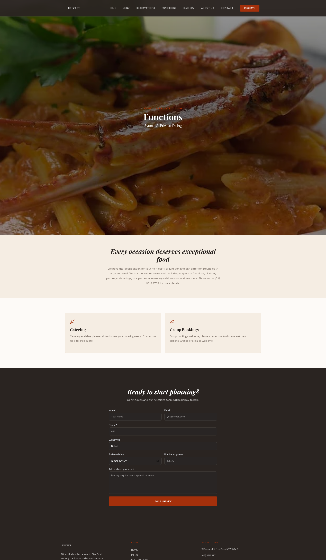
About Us (207, 8)
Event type (114, 439)
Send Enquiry (163, 501)
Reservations (146, 8)
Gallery (188, 8)
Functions (169, 8)
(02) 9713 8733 (209, 555)
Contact (227, 8)
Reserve (249, 8)
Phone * (113, 425)
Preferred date (116, 454)
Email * (167, 410)
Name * (112, 410)
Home (112, 8)
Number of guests (173, 454)
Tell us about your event (121, 469)
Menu (126, 8)
